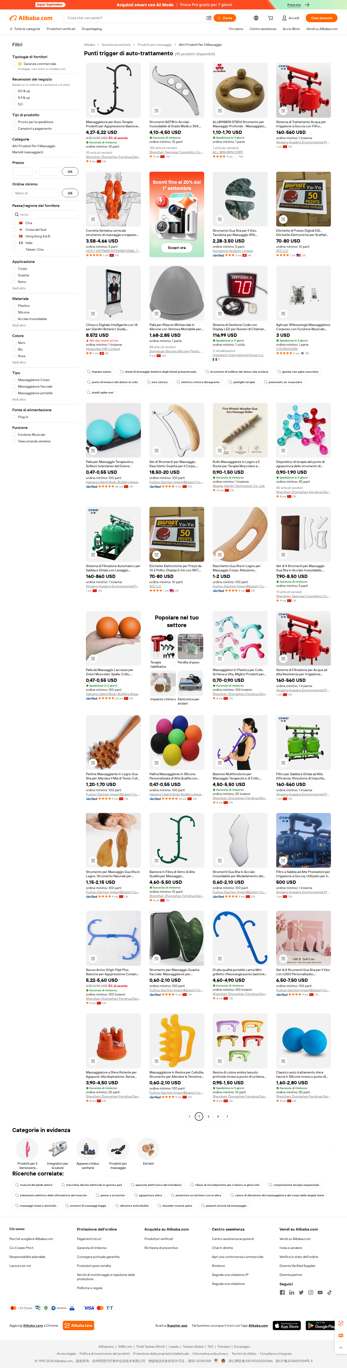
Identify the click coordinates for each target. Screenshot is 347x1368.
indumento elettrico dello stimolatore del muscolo (53, 1195)
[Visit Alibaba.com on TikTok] (329, 1292)
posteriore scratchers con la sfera (198, 1195)
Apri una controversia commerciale (237, 1257)
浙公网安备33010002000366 (251, 1361)
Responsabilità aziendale (27, 1257)
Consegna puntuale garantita (98, 1257)
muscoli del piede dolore (36, 1185)
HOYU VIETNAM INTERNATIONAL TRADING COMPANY (113, 251)
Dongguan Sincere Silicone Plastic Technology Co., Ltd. (176, 351)
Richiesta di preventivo (161, 1248)
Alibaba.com (258, 1325)
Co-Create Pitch (21, 1248)
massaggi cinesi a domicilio (38, 1205)
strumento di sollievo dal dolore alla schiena (239, 371)
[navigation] (45, 581)
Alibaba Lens (33, 1325)
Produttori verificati (158, 1239)
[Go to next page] (227, 1116)
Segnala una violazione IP (230, 1275)
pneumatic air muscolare (285, 382)
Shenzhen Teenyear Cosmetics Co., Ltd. (176, 152)
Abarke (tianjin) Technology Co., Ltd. (239, 486)
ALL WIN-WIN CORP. (228, 152)
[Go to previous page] (189, 1116)
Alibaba (89, 45)
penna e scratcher (113, 1195)
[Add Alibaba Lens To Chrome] (78, 1325)
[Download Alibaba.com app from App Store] (287, 1325)
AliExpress (106, 1346)
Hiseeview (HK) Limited (103, 349)
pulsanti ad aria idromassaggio (226, 1205)
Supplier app (177, 1325)
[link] (341, 1323)
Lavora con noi (20, 1266)
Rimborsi (218, 1266)
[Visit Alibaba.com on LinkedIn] (292, 1292)
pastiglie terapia (244, 382)
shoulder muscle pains (177, 1205)
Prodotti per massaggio (155, 45)
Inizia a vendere (290, 1248)
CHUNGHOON (286, 349)
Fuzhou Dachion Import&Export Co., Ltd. (176, 482)
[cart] (271, 19)
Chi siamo (17, 1229)
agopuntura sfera (150, 1195)
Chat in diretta (222, 1248)
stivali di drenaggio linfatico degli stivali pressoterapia (160, 371)
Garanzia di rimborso (92, 1248)
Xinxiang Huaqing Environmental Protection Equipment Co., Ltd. (303, 142)
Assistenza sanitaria (116, 45)
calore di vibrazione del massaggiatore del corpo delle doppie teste (279, 1195)
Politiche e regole (89, 1288)
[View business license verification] (216, 1361)
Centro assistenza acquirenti (233, 1239)
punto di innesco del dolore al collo (115, 382)
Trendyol (223, 1346)
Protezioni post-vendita (94, 1266)
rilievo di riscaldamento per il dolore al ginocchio (227, 1185)
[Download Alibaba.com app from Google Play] (322, 1325)
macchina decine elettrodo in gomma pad (94, 1185)
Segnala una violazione (228, 1284)
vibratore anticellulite (134, 1205)
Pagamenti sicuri (89, 1239)
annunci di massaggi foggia (88, 1205)
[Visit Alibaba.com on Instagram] (310, 1292)
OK (70, 172)
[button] (209, 18)
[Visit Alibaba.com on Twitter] (301, 1292)
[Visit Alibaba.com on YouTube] (320, 1292)
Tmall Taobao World (150, 1346)
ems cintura (160, 382)
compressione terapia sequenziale (296, 1185)
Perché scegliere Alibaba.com (31, 1239)
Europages (242, 1346)
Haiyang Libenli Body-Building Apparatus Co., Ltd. (113, 482)
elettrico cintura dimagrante (200, 382)
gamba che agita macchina (300, 371)
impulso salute (101, 371)
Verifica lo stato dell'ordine (298, 1257)
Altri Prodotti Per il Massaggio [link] (200, 45)
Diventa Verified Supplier (297, 1266)
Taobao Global (193, 1346)
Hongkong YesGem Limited (233, 251)
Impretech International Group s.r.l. (238, 355)
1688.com (125, 1346)
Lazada (174, 1346)
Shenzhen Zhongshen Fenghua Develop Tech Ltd (113, 157)
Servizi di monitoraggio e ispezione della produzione (106, 1277)
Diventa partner (290, 1275)
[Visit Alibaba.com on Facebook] (282, 1292)
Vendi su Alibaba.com (295, 1239)
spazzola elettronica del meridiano (158, 1185)
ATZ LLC (282, 251)
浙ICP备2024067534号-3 (294, 1361)
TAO (210, 1346)
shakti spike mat (103, 392)
